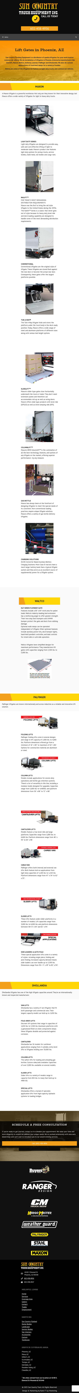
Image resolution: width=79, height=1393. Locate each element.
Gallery (24, 1302)
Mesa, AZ (25, 1354)
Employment (26, 1309)
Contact (25, 1304)
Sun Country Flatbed (29, 1321)
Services (25, 1296)
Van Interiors (26, 1332)
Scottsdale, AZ (27, 1359)
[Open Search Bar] (76, 37)
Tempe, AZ (26, 1362)
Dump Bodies (27, 1324)
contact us (29, 1131)
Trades (24, 1307)
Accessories (26, 1334)
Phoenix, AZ (26, 1352)
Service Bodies (27, 1329)
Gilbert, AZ (26, 1357)
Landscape (26, 1327)
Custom (24, 1337)
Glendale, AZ (26, 1365)
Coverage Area (27, 1299)
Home (24, 1294)
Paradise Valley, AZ (29, 1367)
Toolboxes (26, 1340)
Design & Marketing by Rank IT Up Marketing (39, 1391)
